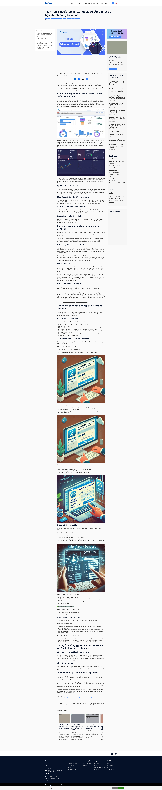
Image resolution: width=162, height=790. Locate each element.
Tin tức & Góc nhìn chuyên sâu (58, 18)
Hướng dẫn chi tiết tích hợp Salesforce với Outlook (75, 302)
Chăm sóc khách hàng (76, 697)
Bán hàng (111, 159)
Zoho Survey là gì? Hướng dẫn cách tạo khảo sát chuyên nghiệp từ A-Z (117, 111)
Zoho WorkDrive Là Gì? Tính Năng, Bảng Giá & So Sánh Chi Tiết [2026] (117, 119)
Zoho (111, 198)
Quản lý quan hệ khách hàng (74, 18)
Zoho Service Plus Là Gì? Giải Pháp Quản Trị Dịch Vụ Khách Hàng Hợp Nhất (117, 126)
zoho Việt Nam (111, 202)
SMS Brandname (117, 196)
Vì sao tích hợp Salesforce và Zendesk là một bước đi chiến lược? (44, 35)
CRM (111, 193)
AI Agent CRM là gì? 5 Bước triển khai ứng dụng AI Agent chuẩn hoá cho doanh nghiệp (117, 97)
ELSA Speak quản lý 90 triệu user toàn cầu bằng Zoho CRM (78, 726)
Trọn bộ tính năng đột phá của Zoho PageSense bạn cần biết (117, 139)
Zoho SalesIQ (120, 200)
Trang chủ (47, 18)
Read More (113, 69)
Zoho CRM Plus (111, 200)
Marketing (122, 193)
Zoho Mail (116, 200)
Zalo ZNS (122, 196)
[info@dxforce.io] (50, 774)
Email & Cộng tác (113, 165)
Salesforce (111, 196)
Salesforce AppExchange (65, 249)
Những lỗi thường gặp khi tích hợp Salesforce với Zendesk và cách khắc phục (44, 47)
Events (111, 167)
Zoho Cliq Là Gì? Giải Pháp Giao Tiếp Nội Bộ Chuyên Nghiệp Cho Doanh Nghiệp (116, 133)
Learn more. (108, 788)
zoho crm (117, 198)
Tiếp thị (111, 180)
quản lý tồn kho (113, 178)
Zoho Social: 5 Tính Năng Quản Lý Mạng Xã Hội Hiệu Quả (116, 104)
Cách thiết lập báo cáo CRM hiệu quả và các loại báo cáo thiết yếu (116, 146)
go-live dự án (118, 193)
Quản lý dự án (113, 170)
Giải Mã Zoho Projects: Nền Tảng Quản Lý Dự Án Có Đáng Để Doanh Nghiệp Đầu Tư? (117, 90)
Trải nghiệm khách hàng (88, 697)
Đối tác (111, 163)
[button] (113, 3)
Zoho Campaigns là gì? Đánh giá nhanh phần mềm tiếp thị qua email (116, 83)
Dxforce (59, 692)
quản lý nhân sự (113, 172)
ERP (114, 193)
